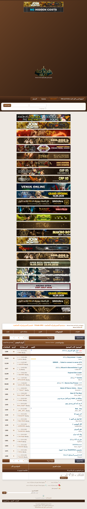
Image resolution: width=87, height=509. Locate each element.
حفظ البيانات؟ (42, 108)
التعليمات (77, 331)
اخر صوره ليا (78, 414)
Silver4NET (21, 374)
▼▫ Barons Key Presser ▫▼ (71, 383)
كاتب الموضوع (70, 347)
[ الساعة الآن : (48, 498)
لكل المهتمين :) (77, 424)
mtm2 (80, 436)
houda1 (20, 400)
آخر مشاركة (24, 347)
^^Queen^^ (21, 390)
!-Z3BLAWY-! (78, 369)
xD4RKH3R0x (78, 426)
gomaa (20, 359)
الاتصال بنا (17, 500)
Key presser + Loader (74, 357)
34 (13, 351)
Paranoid (20, 446)
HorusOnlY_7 (78, 390)
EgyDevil (79, 441)
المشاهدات (6, 347)
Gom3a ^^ (78, 378)
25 (13, 384)
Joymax (43, 99)
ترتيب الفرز (71, 473)
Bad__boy (78, 409)
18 (13, 358)
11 (13, 430)
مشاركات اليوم (23, 331)
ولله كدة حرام (77, 434)
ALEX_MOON (78, 385)
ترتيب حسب (81, 473)
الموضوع (79, 347)
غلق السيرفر (78, 429)
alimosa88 (79, 400)
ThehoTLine (79, 352)
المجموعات (58, 332)
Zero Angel (21, 436)
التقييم (33, 347)
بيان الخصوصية (6, 500)
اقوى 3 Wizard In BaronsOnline (71, 367)
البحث (7, 331)
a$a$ (19, 352)
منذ (67, 473)
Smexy (80, 431)
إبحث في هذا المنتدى (8, 342)
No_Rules (79, 452)
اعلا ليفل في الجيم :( (75, 419)
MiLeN (80, 379)
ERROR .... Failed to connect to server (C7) (67, 362)
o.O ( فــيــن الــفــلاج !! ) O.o (72, 455)
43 (13, 368)
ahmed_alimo (21, 385)
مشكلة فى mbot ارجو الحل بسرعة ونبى (69, 398)
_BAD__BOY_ (78, 410)
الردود (14, 347)
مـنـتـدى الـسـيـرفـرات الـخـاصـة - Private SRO (49, 325)
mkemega (79, 364)
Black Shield (79, 421)
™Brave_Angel (78, 395)
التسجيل (34, 99)
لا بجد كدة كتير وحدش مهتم (73, 403)
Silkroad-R (53, 99)
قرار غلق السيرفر (73, 350)
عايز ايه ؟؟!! (78, 439)
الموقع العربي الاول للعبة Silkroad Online (72, 99)
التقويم (40, 331)
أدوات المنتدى (19, 342)
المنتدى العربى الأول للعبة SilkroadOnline (43, 507)
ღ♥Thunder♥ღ (21, 379)
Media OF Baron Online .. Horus (71, 388)
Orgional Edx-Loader (75, 372)
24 (13, 440)
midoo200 (21, 364)
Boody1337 (79, 374)
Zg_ (19, 369)
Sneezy (80, 359)
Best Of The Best (76, 393)
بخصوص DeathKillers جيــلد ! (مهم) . (70, 450)
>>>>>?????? (77, 445)
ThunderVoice (21, 431)
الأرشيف (12, 500)
